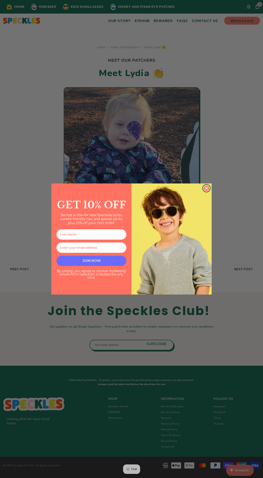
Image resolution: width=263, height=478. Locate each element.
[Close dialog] (206, 188)
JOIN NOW (91, 261)
